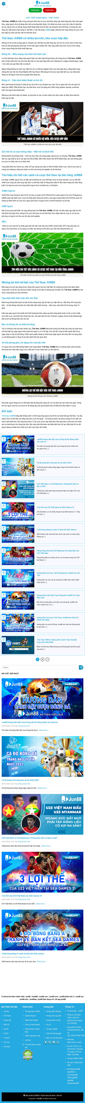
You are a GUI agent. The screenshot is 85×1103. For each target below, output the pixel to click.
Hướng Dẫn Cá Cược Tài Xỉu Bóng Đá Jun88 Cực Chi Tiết (58, 574)
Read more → (44, 730)
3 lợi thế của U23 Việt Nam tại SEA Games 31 (55, 507)
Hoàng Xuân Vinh (24, 726)
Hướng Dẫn (49, 1007)
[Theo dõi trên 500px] (57, 1042)
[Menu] (3, 3)
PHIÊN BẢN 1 (35, 10)
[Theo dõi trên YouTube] (53, 1042)
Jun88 (80, 1011)
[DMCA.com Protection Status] (27, 1055)
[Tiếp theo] (47, 659)
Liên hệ (59, 1095)
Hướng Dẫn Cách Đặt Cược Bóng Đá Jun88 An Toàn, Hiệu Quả (58, 596)
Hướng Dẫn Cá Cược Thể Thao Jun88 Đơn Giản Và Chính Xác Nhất (57, 619)
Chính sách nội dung (48, 1095)
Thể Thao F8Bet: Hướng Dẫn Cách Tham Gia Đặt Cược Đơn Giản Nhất (57, 641)
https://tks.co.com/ (74, 1042)
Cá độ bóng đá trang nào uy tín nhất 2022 (54, 463)
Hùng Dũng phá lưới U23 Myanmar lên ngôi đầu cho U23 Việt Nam (58, 552)
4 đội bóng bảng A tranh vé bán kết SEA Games (56, 530)
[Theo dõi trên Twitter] (45, 1042)
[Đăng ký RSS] (49, 1042)
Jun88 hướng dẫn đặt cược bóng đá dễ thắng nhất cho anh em (58, 440)
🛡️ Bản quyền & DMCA (31, 1095)
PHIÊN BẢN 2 (49, 10)
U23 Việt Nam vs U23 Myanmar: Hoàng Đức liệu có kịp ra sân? (58, 485)
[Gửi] (81, 667)
